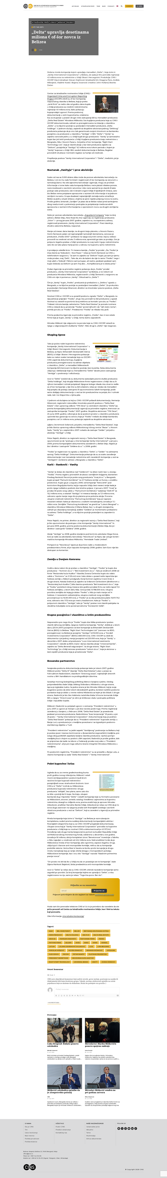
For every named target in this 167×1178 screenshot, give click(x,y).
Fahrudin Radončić (68, 939)
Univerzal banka (81, 962)
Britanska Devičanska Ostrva (96, 931)
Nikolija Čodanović (52, 1050)
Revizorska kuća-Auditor (83, 958)
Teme (98, 6)
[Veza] (77, 995)
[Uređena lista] (67, 995)
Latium (52, 946)
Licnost (53, 22)
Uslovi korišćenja (31, 1133)
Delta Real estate (101, 935)
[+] (83, 995)
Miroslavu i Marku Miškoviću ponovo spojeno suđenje (100, 1044)
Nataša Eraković (75, 950)
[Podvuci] (61, 995)
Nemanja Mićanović (94, 950)
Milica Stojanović (89, 1097)
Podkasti (111, 6)
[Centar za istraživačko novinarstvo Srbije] (28, 6)
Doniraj (129, 6)
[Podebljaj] (56, 995)
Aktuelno (75, 6)
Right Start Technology (59, 962)
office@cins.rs (28, 1153)
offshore (111, 950)
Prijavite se (99, 891)
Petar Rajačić (78, 954)
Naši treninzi (29, 1136)
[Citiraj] (72, 995)
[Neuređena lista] (69, 995)
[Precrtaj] (64, 995)
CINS (40, 50)
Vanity (95, 962)
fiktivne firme (55, 943)
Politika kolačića (31, 1142)
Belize (77, 931)
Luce (91, 946)
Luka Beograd (103, 946)
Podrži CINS (60, 1127)
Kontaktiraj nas (61, 1133)
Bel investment (63, 931)
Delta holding (72, 935)
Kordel (104, 943)
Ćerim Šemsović (55, 935)
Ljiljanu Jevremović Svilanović (72, 946)
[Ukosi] (59, 995)
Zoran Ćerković (108, 962)
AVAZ (51, 931)
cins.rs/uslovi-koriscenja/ (73, 916)
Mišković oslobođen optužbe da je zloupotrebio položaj (63, 1091)
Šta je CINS (29, 1127)
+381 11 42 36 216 (35, 1156)
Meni (140, 6)
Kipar (95, 943)
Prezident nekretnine (58, 958)
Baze (104, 6)
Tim (26, 1130)
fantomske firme (87, 939)
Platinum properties (98, 954)
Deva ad (52, 939)
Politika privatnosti (32, 1139)
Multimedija (90, 1136)
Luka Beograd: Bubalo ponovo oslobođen (63, 1044)
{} (80, 995)
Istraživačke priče (87, 6)
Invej (78, 943)
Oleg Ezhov (54, 954)
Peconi (66, 954)
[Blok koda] (75, 995)
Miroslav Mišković (56, 950)
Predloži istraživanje (63, 1130)
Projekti (70, 22)
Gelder (68, 943)
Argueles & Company (94, 215)
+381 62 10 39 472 (37, 1158)
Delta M (86, 935)
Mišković (62, 22)
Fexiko (101, 939)
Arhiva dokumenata (93, 1139)
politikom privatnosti (104, 895)
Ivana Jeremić (88, 1050)
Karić (86, 943)
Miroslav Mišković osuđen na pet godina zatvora (100, 1091)
